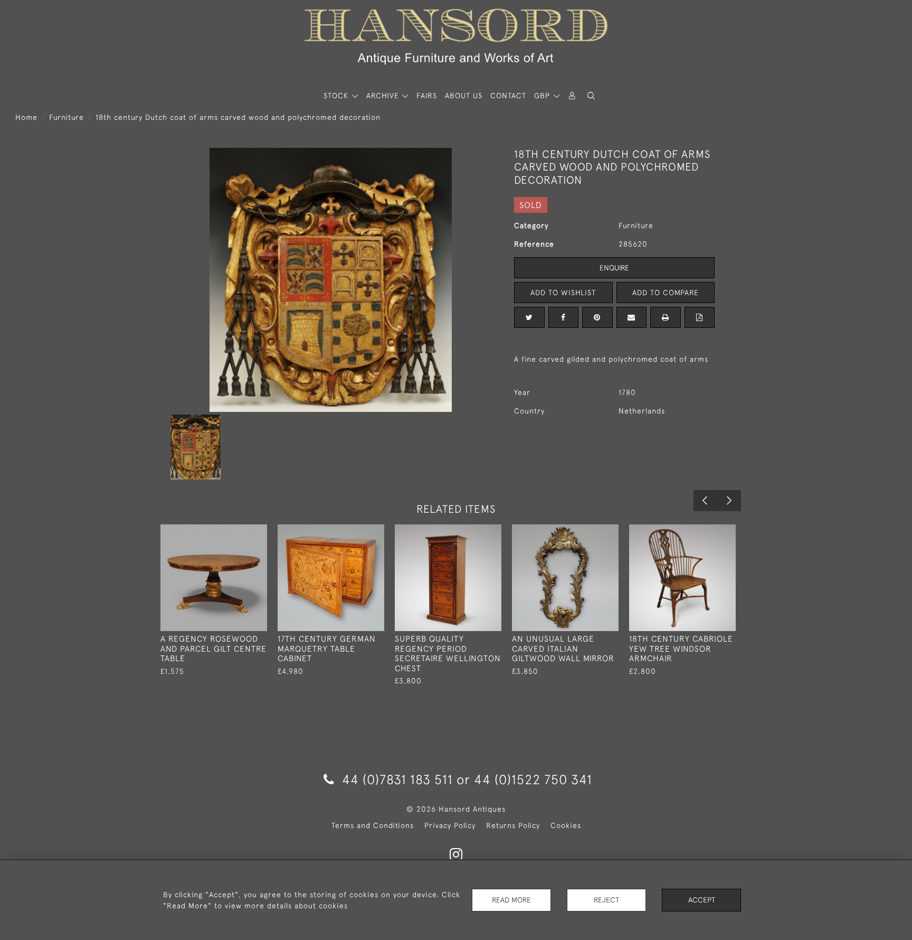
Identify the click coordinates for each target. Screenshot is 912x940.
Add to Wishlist (563, 292)
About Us (463, 95)
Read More (511, 900)
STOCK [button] (337, 95)
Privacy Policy (450, 825)
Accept (701, 900)
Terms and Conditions (372, 825)
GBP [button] (543, 95)
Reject (606, 900)
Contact (508, 95)
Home (26, 117)
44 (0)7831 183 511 (397, 779)
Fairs (426, 95)
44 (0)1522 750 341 (533, 779)
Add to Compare (665, 292)
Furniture (66, 117)
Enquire (614, 268)
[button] (591, 95)
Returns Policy (513, 825)
